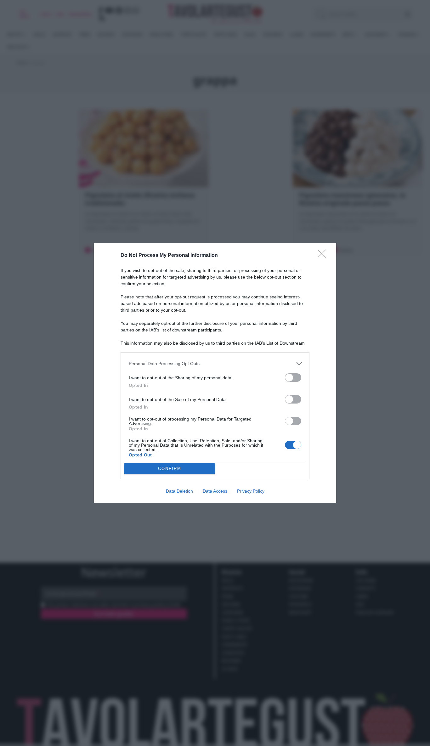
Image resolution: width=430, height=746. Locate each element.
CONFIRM (169, 468)
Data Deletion (179, 491)
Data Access (215, 491)
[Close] (324, 256)
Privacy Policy (250, 491)
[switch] (293, 377)
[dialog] (215, 373)
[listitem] (215, 363)
